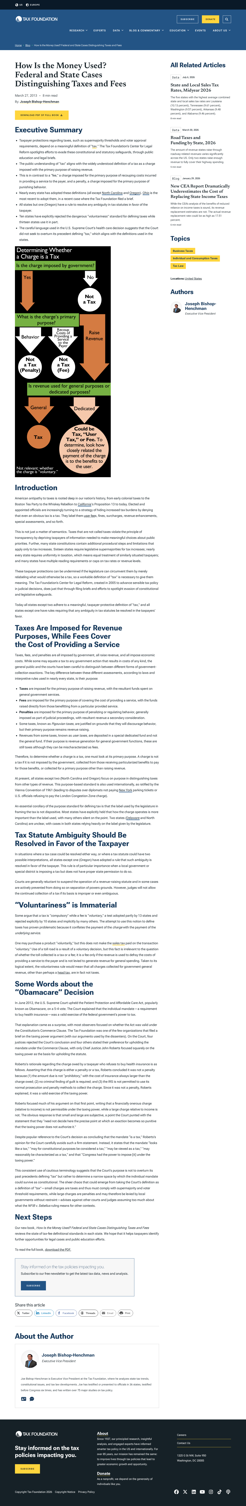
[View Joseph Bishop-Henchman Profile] (23, 1399)
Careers (181, 1435)
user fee (89, 516)
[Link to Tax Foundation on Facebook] (176, 1491)
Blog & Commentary (144, 30)
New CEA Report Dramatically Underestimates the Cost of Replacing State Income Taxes (200, 191)
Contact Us (183, 1443)
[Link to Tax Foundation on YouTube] (202, 1491)
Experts (100, 30)
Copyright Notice (65, 1492)
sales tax (118, 943)
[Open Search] (227, 19)
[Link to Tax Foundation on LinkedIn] (194, 1491)
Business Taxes (183, 251)
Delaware (133, 818)
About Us (220, 30)
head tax (64, 972)
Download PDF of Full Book (40, 115)
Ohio (146, 193)
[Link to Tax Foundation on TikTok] (219, 1491)
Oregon (134, 193)
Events (201, 30)
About (102, 1433)
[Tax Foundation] (36, 19)
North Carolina (112, 193)
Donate (210, 19)
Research (77, 30)
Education (178, 30)
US (21, 5)
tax (94, 146)
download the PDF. (58, 1249)
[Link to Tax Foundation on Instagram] (211, 1491)
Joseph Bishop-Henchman (39, 101)
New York (125, 790)
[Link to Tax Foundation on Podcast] (228, 1491)
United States (193, 278)
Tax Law (178, 266)
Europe (35, 5)
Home (18, 45)
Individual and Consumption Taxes (195, 258)
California (84, 504)
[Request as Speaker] (32, 1399)
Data (116, 30)
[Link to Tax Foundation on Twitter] (185, 1491)
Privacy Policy (86, 1492)
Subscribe (187, 19)
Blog (27, 45)
